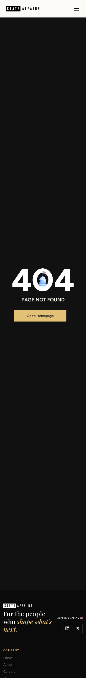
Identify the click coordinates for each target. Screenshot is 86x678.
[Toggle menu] (76, 8)
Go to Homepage (40, 316)
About (7, 665)
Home (8, 658)
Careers (9, 672)
